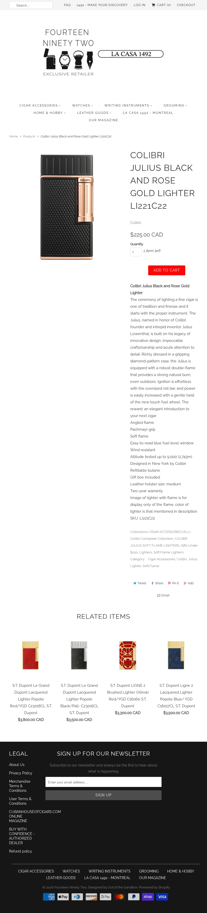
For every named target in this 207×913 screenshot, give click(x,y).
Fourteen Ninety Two (70, 887)
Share (159, 583)
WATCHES (81, 105)
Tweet (142, 583)
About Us (16, 765)
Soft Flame (151, 566)
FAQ (67, 5)
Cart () (163, 5)
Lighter (135, 566)
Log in (139, 5)
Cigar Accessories (161, 559)
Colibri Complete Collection (151, 539)
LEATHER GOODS (93, 113)
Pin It (175, 583)
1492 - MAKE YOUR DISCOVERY (102, 5)
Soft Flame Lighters (168, 552)
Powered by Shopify (154, 887)
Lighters (145, 552)
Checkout (186, 5)
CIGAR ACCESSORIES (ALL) (169, 532)
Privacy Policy (20, 773)
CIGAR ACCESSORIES (38, 105)
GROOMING (174, 105)
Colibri (135, 222)
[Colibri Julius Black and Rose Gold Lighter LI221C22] (67, 207)
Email (165, 595)
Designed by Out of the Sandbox (113, 887)
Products (29, 136)
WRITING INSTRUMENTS (127, 105)
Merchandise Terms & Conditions (19, 786)
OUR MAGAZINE (103, 120)
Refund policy (20, 851)
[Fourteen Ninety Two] (103, 55)
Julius (192, 559)
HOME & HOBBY (48, 113)
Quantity (136, 244)
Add (190, 583)
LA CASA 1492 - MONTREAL (148, 113)
